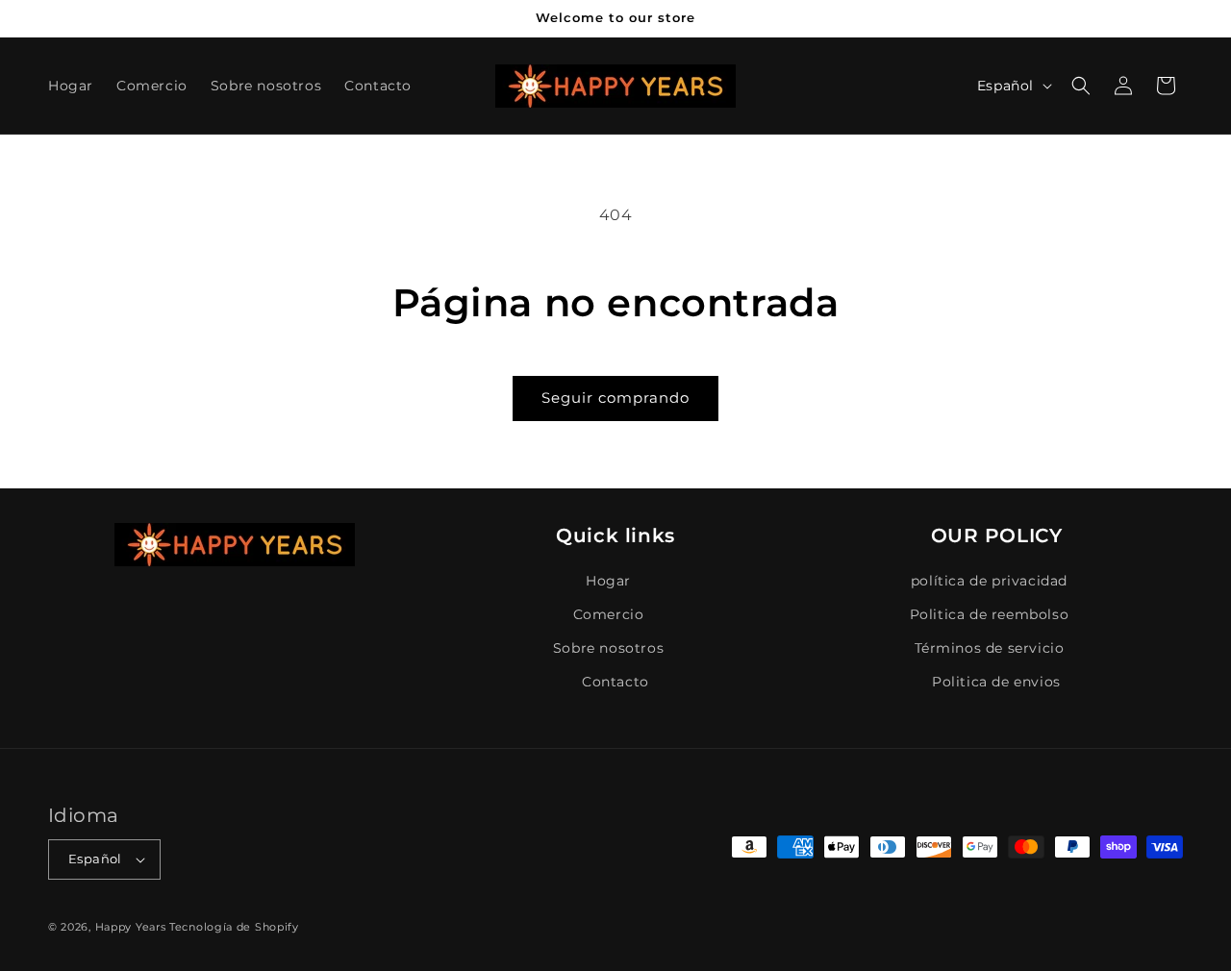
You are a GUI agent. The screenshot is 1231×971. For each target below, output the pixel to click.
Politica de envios (996, 681)
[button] (1081, 85)
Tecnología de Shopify (234, 927)
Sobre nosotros (608, 648)
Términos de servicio (990, 648)
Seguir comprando (615, 397)
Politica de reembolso (989, 614)
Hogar (608, 580)
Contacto (615, 681)
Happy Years (130, 927)
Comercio (608, 614)
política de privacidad (989, 580)
